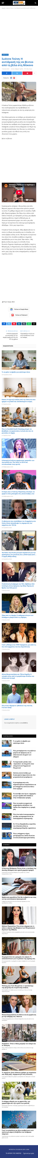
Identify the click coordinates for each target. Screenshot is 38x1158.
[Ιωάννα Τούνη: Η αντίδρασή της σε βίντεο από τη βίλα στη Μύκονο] (19, 91)
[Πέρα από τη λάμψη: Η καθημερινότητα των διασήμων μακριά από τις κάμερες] (19, 603)
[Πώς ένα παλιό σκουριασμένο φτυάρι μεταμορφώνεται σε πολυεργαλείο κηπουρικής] (7, 816)
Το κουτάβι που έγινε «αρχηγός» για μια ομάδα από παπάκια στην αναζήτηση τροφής (24, 796)
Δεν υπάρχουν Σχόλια (17, 69)
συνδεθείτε (24, 723)
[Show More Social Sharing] (34, 73)
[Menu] (3, 3)
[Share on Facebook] (7, 73)
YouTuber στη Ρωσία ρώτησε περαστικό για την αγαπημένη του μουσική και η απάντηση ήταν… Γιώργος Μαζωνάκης (19, 554)
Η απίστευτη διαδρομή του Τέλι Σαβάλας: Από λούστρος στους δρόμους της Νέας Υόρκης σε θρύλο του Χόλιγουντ (18, 586)
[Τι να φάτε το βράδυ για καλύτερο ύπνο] (19, 360)
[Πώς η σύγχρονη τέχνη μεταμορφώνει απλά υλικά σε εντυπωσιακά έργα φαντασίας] (7, 835)
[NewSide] (19, 3)
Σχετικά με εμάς (28, 1153)
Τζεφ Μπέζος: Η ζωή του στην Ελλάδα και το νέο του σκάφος (27, 335)
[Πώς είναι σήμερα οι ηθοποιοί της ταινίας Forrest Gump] (19, 693)
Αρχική (3, 8)
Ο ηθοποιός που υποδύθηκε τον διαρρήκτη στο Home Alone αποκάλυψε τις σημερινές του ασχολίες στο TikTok (19, 523)
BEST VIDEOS (6, 755)
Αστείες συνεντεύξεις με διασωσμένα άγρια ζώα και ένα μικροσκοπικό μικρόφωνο (24, 775)
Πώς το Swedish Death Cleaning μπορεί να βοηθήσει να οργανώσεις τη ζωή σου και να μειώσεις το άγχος (17, 431)
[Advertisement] (19, 31)
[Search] (35, 3)
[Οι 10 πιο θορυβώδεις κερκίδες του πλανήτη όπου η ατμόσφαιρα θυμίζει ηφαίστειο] (7, 826)
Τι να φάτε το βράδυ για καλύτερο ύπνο (16, 372)
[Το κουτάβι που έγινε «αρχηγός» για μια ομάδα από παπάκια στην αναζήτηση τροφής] (7, 796)
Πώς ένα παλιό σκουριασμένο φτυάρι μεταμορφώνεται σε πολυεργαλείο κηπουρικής (23, 816)
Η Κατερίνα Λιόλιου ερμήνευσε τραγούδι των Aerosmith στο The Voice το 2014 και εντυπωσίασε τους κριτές (18, 462)
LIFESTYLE (5, 54)
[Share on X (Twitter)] (17, 73)
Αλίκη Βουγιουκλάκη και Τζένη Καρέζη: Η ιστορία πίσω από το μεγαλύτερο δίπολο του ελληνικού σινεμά (18, 676)
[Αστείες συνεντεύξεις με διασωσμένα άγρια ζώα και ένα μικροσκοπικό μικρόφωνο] (7, 775)
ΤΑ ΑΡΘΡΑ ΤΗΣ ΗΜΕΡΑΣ (13, 1153)
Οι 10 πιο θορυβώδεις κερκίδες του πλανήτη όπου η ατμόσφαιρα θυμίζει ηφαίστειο (24, 826)
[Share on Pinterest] (27, 73)
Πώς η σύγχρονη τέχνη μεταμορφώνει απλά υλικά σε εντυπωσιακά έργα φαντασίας (24, 835)
